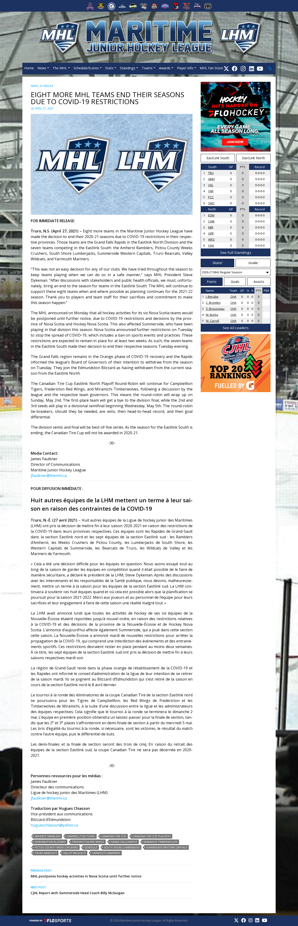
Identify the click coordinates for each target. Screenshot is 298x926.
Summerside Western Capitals (166, 847)
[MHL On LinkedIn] (251, 68)
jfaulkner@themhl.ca (49, 475)
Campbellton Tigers (81, 836)
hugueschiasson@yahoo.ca (54, 825)
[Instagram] (243, 68)
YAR (210, 191)
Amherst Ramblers (47, 836)
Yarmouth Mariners (106, 853)
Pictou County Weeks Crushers (56, 847)
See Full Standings (235, 252)
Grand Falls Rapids (124, 841)
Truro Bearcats (46, 853)
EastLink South (218, 158)
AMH (211, 179)
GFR (211, 233)
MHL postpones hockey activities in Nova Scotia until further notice (86, 873)
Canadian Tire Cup (114, 836)
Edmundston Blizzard (50, 841)
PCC (211, 197)
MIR (210, 227)
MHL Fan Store (211, 68)
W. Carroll (212, 321)
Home (29, 68)
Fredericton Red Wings (88, 841)
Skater (217, 263)
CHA (211, 245)
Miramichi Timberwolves (160, 841)
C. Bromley (213, 303)
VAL (210, 185)
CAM (211, 221)
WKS (211, 239)
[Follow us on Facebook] (234, 68)
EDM (211, 215)
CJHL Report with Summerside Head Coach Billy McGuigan (78, 890)
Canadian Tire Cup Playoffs (152, 836)
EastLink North (253, 158)
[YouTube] (260, 68)
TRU (211, 173)
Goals (235, 281)
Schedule (46, 86)
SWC (211, 203)
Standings (127, 68)
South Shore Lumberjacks (122, 847)
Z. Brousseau (215, 309)
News (41, 68)
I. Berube (212, 296)
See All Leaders (236, 327)
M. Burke (212, 315)
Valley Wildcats (74, 853)
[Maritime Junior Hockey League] (149, 36)
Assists (259, 281)
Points (212, 281)
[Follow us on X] (226, 68)
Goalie (253, 263)
